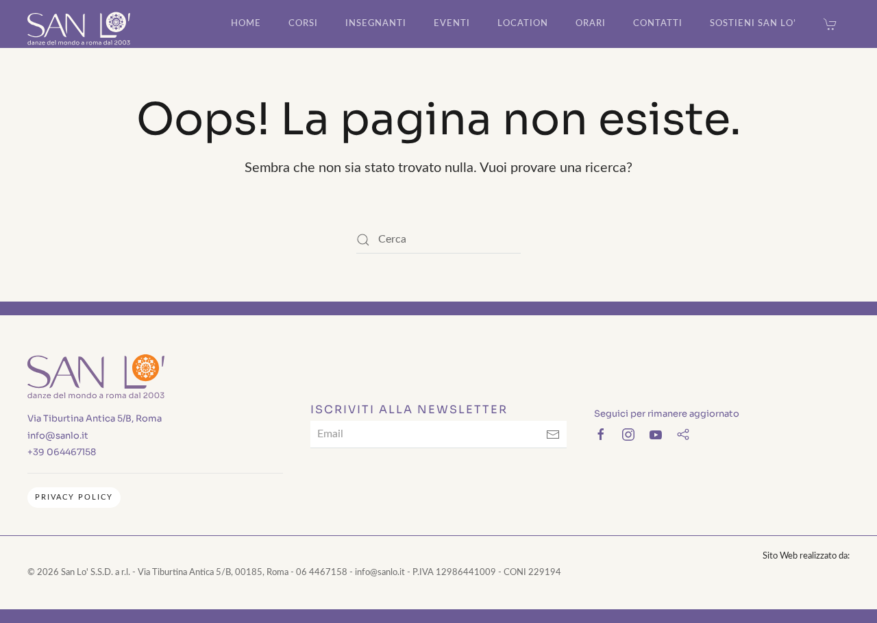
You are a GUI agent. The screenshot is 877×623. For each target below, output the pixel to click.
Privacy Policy (74, 497)
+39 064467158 (61, 452)
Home (246, 23)
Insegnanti (375, 23)
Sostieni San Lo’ (753, 23)
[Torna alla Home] (78, 24)
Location (522, 23)
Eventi (452, 23)
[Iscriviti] (553, 434)
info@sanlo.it (57, 435)
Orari (591, 23)
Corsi (303, 23)
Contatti (657, 23)
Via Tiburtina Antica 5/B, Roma (94, 418)
